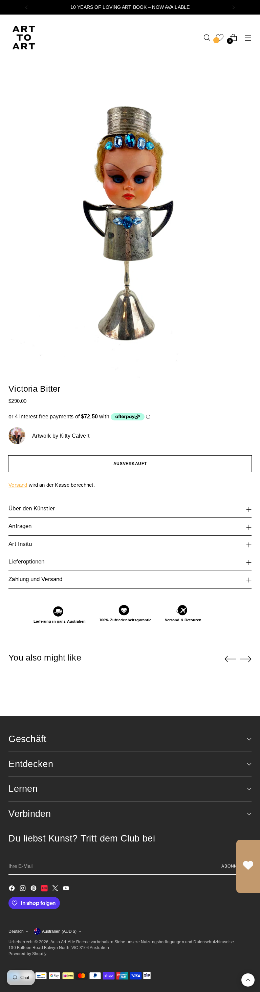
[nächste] (233, 7)
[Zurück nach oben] (248, 980)
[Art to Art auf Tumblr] (45, 889)
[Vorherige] (26, 7)
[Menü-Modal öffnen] (248, 37)
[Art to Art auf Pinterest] (34, 889)
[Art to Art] (23, 37)
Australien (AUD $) (59, 931)
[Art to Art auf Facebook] (12, 889)
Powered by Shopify (27, 953)
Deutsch (16, 931)
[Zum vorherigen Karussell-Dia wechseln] (230, 659)
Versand (17, 485)
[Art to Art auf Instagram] (23, 889)
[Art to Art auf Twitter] (56, 889)
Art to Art (58, 942)
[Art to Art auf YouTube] (67, 889)
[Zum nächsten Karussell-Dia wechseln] (246, 659)
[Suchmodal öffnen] (207, 37)
